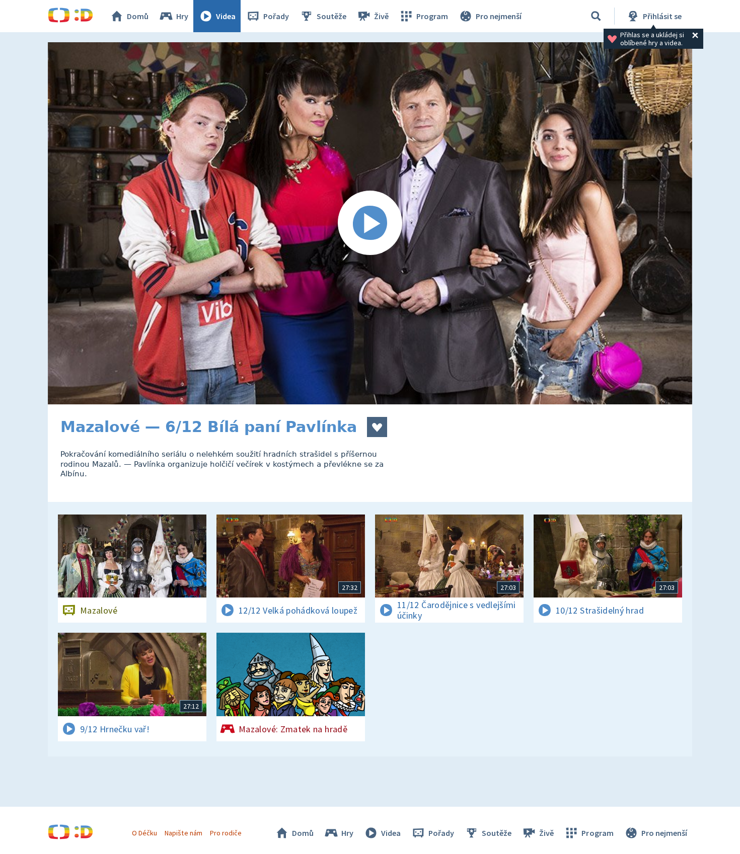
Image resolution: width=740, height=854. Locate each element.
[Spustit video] (370, 223)
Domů (138, 16)
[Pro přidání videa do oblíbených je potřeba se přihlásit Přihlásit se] (377, 427)
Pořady (276, 16)
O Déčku (144, 832)
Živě (381, 16)
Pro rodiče (226, 832)
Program (432, 16)
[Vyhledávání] (596, 16)
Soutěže (331, 16)
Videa (226, 16)
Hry (182, 16)
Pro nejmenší (499, 16)
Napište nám (183, 832)
